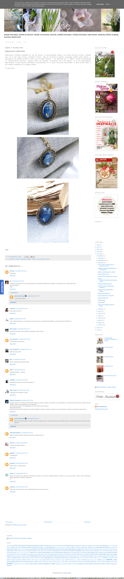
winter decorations (80, 561)
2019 (98, 245)
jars (37, 552)
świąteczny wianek (105, 563)
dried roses (18, 550)
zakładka (40, 563)
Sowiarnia (12, 308)
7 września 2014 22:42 (21, 453)
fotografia (78, 550)
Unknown (12, 463)
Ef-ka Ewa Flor (14, 339)
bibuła (38, 547)
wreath (10, 564)
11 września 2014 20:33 (20, 473)
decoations (28, 549)
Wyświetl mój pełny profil (101, 409)
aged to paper (111, 545)
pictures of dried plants (48, 556)
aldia (11, 369)
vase (75, 559)
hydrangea (9, 552)
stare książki (83, 557)
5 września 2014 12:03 (18, 281)
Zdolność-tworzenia (15, 400)
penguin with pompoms (20, 556)
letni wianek (114, 552)
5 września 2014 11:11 (21, 271)
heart (107, 550)
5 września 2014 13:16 (33, 296)
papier (115, 554)
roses (9, 557)
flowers (72, 550)
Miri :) (11, 359)
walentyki (79, 559)
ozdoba (96, 554)
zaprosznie (71, 563)
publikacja (99, 556)
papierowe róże (11, 556)
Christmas (29, 545)
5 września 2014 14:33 (23, 329)
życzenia (9, 565)
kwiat (83, 552)
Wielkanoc (105, 545)
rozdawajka (14, 557)
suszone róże (30, 560)
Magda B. (12, 453)
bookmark (52, 547)
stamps (78, 557)
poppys (95, 556)
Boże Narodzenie (20, 545)
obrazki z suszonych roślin (73, 554)
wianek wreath (52, 561)
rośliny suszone (21, 557)
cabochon (17, 259)
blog (47, 547)
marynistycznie (31, 554)
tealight (44, 559)
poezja (81, 556)
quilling (112, 556)
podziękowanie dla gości (73, 556)
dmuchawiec (91, 549)
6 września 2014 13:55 (23, 390)
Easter (48, 545)
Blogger (69, 573)
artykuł (20, 547)
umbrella (53, 559)
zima (84, 563)
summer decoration (112, 557)
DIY (25, 42)
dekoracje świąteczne (77, 549)
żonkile (115, 563)
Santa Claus (85, 545)
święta (112, 563)
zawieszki (76, 563)
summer (105, 557)
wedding (99, 560)
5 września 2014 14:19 (22, 308)
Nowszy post (9, 522)
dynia (22, 550)
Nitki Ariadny (13, 329)
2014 (98, 254)
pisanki (66, 556)
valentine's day (69, 560)
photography (33, 556)
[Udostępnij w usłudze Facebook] (32, 257)
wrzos (23, 563)
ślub (87, 563)
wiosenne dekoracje (91, 561)
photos (39, 556)
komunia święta (63, 552)
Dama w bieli (13, 390)
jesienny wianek (42, 552)
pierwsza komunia (59, 556)
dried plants (23, 259)
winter (74, 561)
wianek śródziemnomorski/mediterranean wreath (107, 280)
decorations (42, 549)
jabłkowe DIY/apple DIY (104, 293)
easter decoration (32, 550)
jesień (48, 552)
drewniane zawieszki (108, 549)
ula (10, 281)
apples (13, 547)
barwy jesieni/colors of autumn (106, 295)
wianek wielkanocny (44, 561)
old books (82, 554)
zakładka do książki (49, 563)
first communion (55, 550)
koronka (73, 552)
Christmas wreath (38, 545)
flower (61, 550)
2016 (98, 249)
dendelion (85, 549)
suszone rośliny (41, 259)
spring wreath (73, 557)
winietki (70, 561)
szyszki (40, 559)
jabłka (32, 552)
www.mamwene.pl (19, 296)
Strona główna (9, 42)
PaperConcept (70, 545)
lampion (106, 552)
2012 (98, 330)
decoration (34, 549)
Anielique (12, 380)
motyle (46, 554)
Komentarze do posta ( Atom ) (19, 525)
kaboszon (34, 259)
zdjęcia (81, 563)
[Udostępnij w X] (30, 257)
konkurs (69, 552)
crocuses (23, 549)
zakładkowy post (108, 356)
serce (53, 557)
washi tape (91, 559)
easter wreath (47, 550)
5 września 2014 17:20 (24, 339)
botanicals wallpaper (60, 547)
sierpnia (100, 309)
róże (27, 557)
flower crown (66, 550)
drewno (115, 549)
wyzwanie (35, 563)
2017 (98, 247)
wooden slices (113, 561)
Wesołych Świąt (98, 545)
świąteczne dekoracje (94, 563)
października (101, 260)
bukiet (69, 547)
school (41, 557)
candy (82, 547)
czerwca (100, 313)
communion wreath (12, 549)
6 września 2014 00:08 (21, 380)
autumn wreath (31, 547)
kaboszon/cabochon (103, 298)
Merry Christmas (54, 545)
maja (99, 315)
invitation (14, 552)
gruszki (92, 550)
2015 (98, 251)
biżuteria (12, 259)
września (100, 262)
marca (100, 320)
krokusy (78, 552)
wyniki (31, 563)
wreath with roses (17, 563)
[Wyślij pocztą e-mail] (25, 257)
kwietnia (100, 318)
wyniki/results (101, 302)
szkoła (36, 559)
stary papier (90, 557)
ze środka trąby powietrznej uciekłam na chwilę (110, 339)
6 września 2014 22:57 (33, 418)
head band (103, 550)
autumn (24, 547)
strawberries (100, 557)
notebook (60, 554)
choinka (94, 547)
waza (95, 559)
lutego (100, 322)
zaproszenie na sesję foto (62, 563)
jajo (35, 552)
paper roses (110, 554)
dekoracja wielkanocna (58, 549)
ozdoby (100, 554)
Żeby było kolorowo (15, 432)
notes (64, 554)
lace (103, 552)
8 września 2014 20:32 (21, 463)
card (85, 547)
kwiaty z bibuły (98, 552)
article (17, 547)
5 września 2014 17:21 (25, 349)
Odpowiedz (13, 275)
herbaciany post (108, 366)
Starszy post (87, 522)
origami (92, 554)
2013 (98, 327)
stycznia (100, 324)
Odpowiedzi (14, 292)
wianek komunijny (24, 561)
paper (105, 554)
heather (111, 550)
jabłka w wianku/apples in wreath (106, 272)
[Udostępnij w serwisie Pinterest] (34, 257)
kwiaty (93, 552)
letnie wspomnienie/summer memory (107, 276)
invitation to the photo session (23, 552)
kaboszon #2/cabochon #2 (105, 284)
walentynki (85, 560)
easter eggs (40, 550)
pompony (91, 556)
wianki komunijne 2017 (110, 375)
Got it (108, 4)
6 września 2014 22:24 (27, 400)
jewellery (29, 259)
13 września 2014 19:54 (21, 487)
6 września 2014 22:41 (27, 432)
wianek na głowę (34, 561)
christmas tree (113, 547)
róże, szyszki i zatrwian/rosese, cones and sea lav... (106, 265)
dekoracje (68, 549)
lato (109, 552)
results (115, 556)
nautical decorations (53, 554)
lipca (99, 311)
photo (27, 556)
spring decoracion (64, 557)
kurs (81, 552)
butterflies (73, 547)
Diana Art (12, 443)
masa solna (38, 554)
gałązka (84, 550)
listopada (100, 258)
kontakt (18, 42)
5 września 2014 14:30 (20, 318)
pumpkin (108, 556)
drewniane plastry (99, 549)
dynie (25, 550)
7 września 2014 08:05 (22, 443)
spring (57, 557)
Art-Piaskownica (11, 545)
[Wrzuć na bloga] (27, 257)
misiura (12, 473)
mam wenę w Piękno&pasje (21, 554)
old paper (87, 554)
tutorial (48, 560)
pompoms (85, 556)
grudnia (100, 256)
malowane (12, 554)
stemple (95, 557)
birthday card (43, 547)
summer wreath (11, 560)
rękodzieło (31, 557)
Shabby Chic (91, 545)
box (66, 547)
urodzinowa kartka (60, 559)
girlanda (88, 550)
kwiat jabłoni (88, 552)
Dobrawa (12, 271)
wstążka (27, 563)
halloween (97, 550)
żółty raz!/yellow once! (103, 274)
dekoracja (49, 549)
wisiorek (48, 259)
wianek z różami (60, 561)
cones (19, 549)
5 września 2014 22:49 (19, 369)
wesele (104, 559)
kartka (57, 552)
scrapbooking (47, 557)
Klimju (11, 318)
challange (89, 547)
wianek (109, 560)
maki (8, 554)
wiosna (107, 561)
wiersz (67, 561)
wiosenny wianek (101, 561)
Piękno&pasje (101, 300)
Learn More (100, 4)
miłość (43, 554)
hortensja (115, 550)
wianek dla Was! (108, 347)
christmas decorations (103, 547)
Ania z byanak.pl (14, 349)
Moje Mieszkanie (62, 545)
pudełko (104, 556)
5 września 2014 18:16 (19, 359)
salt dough (36, 557)
